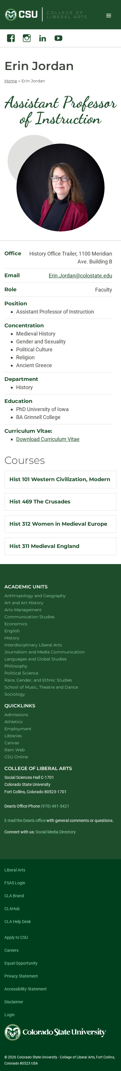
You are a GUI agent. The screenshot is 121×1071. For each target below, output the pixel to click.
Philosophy (23, 666)
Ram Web (14, 749)
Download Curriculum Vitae (48, 439)
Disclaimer (13, 1002)
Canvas (11, 742)
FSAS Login (14, 883)
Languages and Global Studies (43, 659)
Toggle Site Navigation (109, 15)
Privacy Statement (21, 976)
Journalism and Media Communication (52, 652)
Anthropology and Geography (42, 595)
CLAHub (12, 908)
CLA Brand (14, 895)
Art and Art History (31, 602)
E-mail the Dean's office (25, 820)
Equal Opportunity (21, 963)
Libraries (13, 735)
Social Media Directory (56, 832)
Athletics (13, 721)
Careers (11, 950)
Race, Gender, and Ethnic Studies (46, 680)
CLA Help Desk (17, 921)
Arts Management (30, 609)
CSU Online (16, 757)
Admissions (16, 714)
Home (10, 81)
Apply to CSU (16, 937)
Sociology (22, 694)
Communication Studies (37, 616)
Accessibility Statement (25, 989)
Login (9, 1014)
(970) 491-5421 (55, 806)
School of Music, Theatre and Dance (48, 687)
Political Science (29, 673)
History (19, 638)
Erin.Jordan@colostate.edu (80, 276)
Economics (23, 623)
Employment (17, 728)
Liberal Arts (14, 870)
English (19, 631)
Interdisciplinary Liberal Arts (41, 645)
